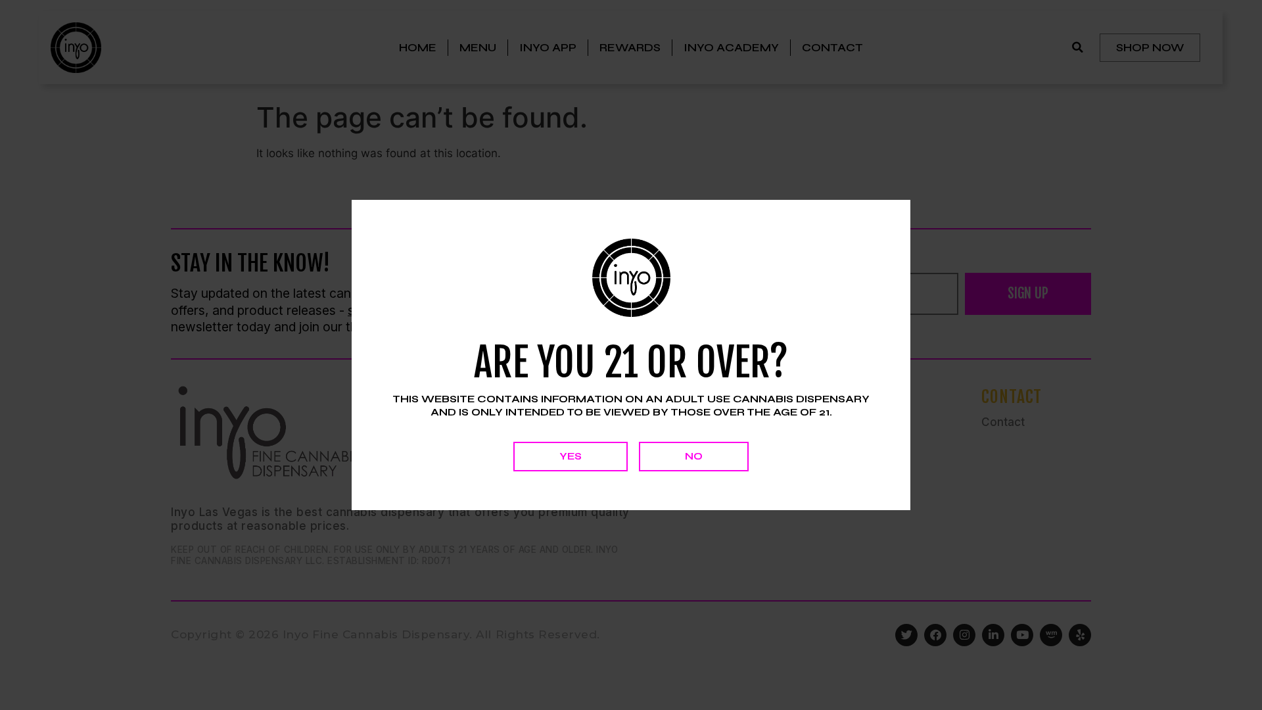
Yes (570, 456)
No (694, 456)
